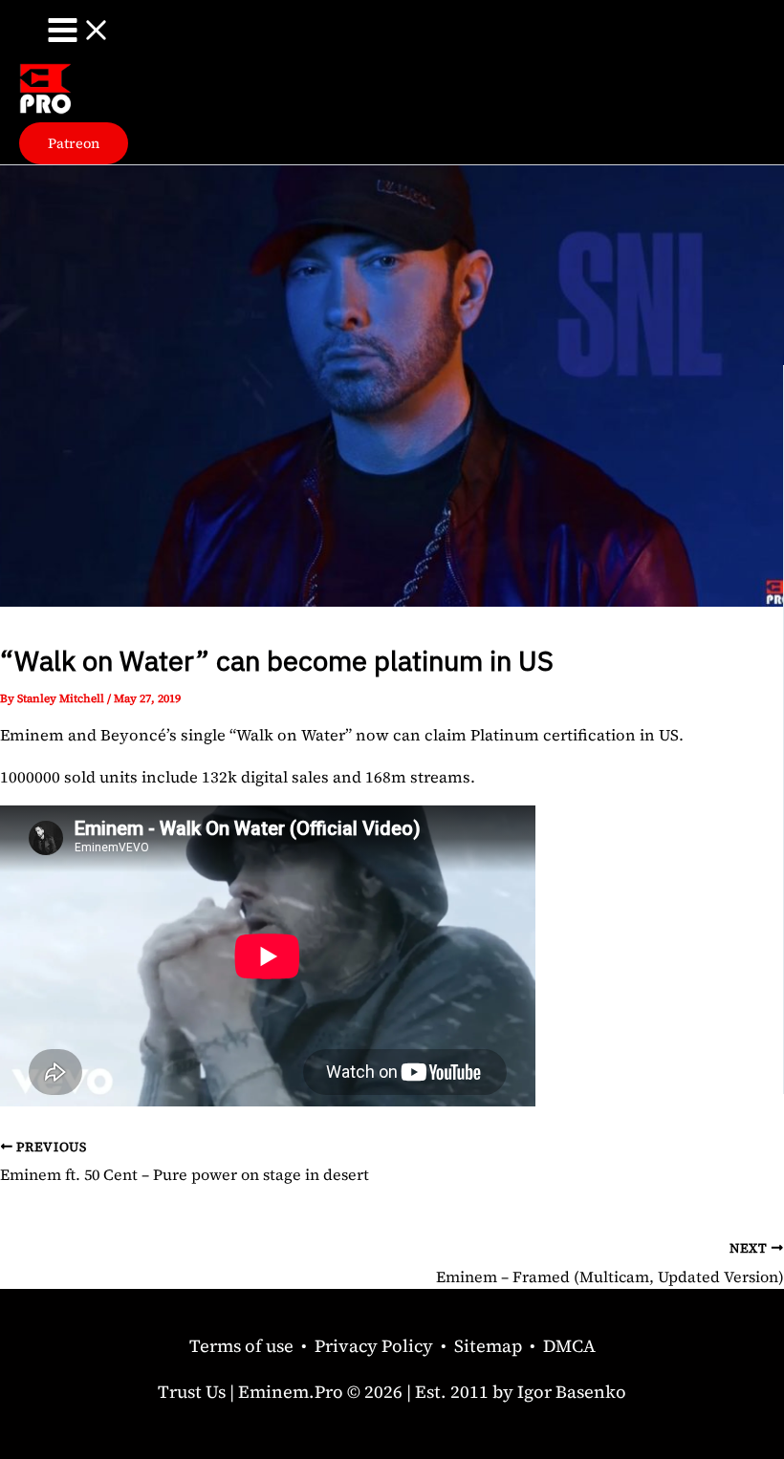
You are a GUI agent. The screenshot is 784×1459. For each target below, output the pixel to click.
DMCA (569, 1346)
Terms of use (241, 1346)
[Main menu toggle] (79, 31)
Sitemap (488, 1346)
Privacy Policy (374, 1346)
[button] (73, 143)
